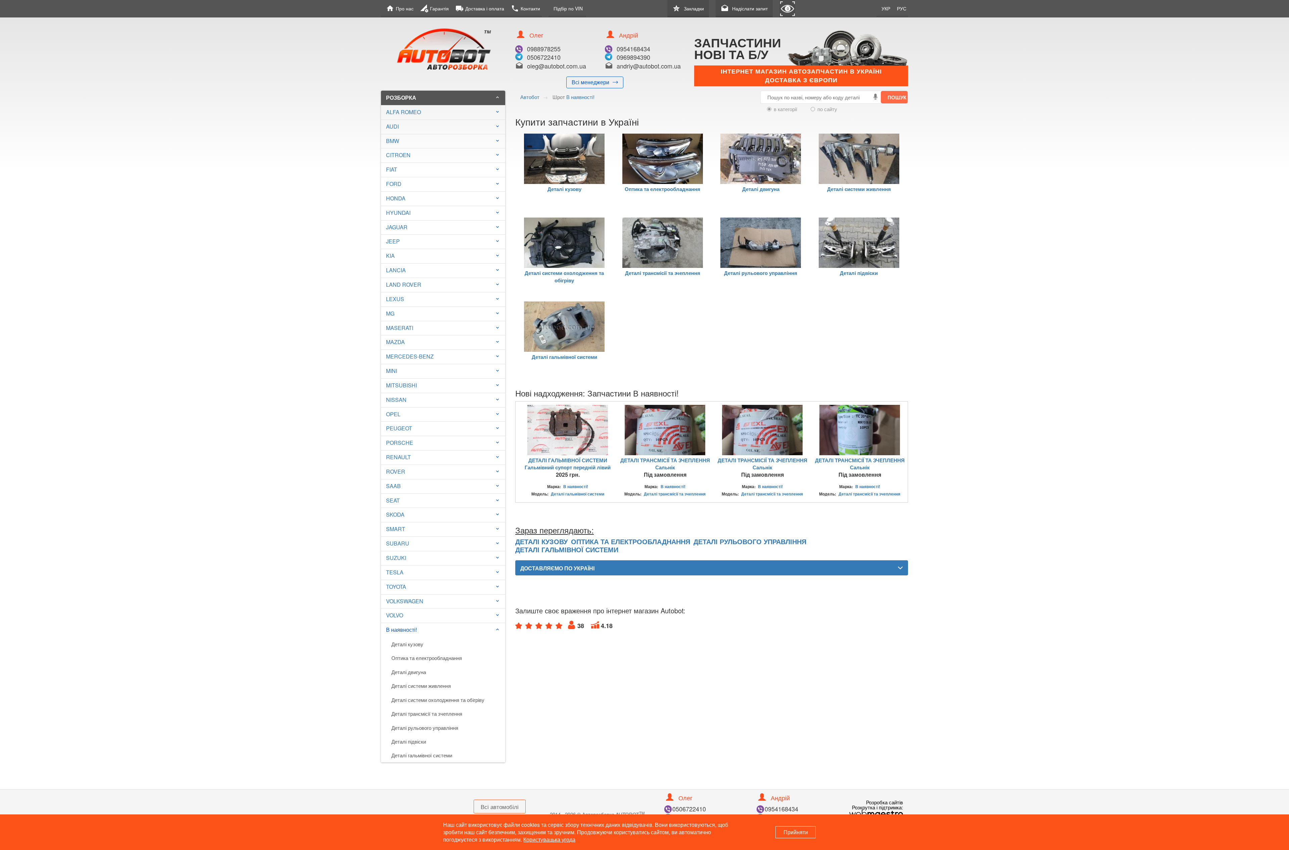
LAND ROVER (403, 284)
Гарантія (434, 8)
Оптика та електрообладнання (426, 657)
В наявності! (443, 629)
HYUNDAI (398, 213)
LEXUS (395, 299)
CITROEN (398, 155)
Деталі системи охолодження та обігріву (437, 699)
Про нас (400, 8)
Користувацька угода (549, 839)
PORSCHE (399, 442)
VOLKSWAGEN (404, 601)
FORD (393, 184)
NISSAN (396, 400)
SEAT (393, 500)
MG (390, 313)
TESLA (394, 572)
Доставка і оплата (480, 8)
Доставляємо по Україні (557, 568)
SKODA (395, 514)
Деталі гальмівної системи (421, 755)
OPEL (393, 414)
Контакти (525, 8)
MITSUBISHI (401, 385)
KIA (390, 255)
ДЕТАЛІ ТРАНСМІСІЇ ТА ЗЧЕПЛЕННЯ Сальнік (665, 464)
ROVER (395, 471)
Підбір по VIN (568, 8)
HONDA (395, 198)
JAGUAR (397, 227)
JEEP (393, 241)
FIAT (391, 169)
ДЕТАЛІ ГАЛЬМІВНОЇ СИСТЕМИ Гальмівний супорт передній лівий (568, 464)
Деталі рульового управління (424, 727)
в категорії (785, 108)
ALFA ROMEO (403, 112)
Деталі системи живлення (421, 685)
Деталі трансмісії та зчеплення (426, 713)
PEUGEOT (399, 428)
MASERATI (399, 328)
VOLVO (394, 615)
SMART (395, 529)
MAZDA (395, 342)
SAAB (393, 486)
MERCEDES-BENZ (410, 356)
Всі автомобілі (500, 806)
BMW (392, 141)
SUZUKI (396, 558)
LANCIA (396, 270)
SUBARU (397, 543)
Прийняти (795, 832)
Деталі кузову (407, 644)
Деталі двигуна (408, 671)
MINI (391, 371)
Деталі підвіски (408, 741)
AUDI (392, 126)
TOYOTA (396, 587)
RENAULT (398, 457)
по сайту (827, 108)
